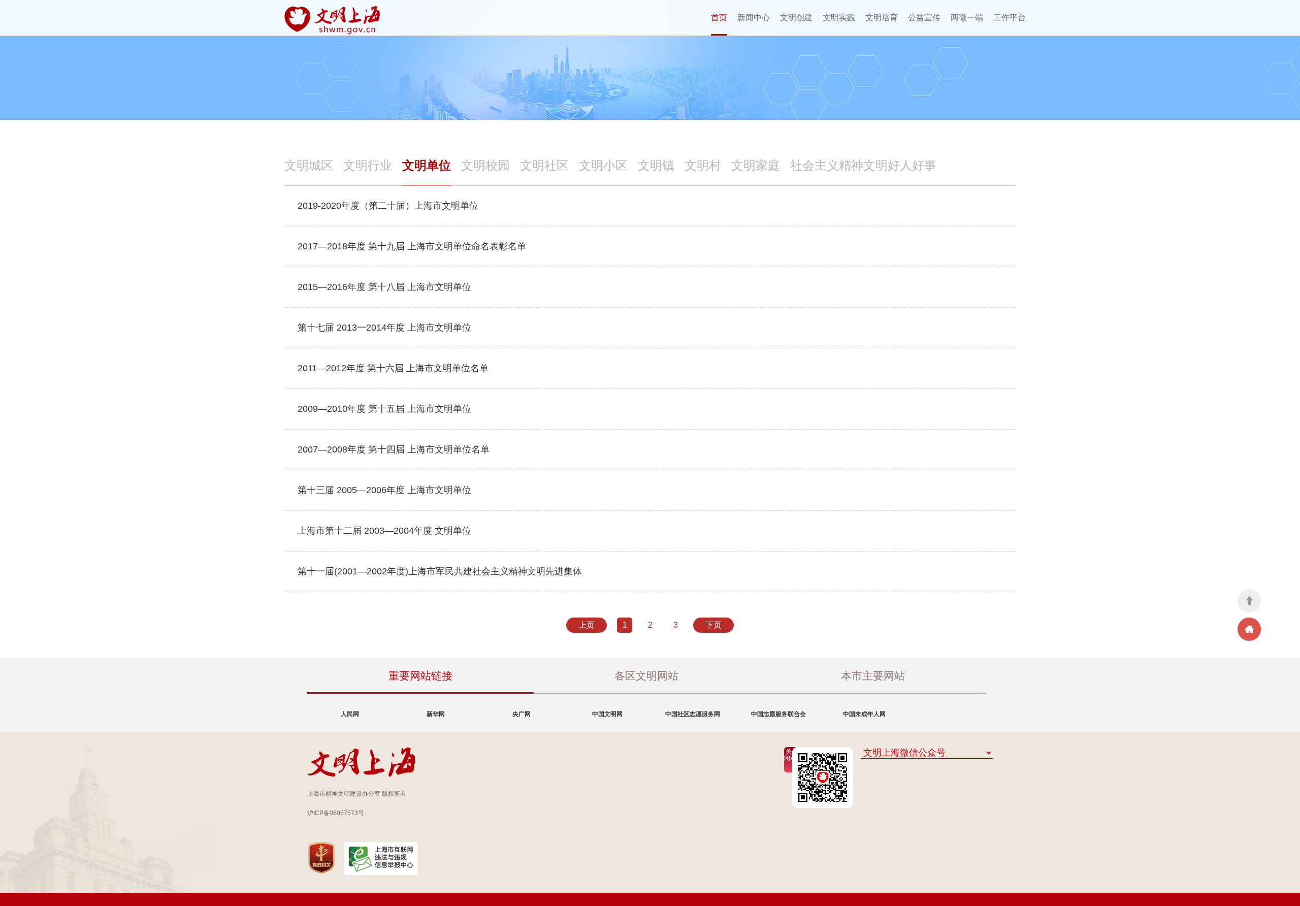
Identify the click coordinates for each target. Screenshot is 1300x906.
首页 (719, 17)
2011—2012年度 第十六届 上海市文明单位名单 (393, 368)
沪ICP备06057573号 (335, 813)
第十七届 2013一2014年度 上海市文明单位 (384, 327)
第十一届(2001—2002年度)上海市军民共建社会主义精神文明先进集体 (440, 571)
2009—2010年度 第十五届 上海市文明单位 (384, 409)
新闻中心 (753, 17)
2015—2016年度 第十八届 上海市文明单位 (384, 287)
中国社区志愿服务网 (692, 714)
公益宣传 (924, 17)
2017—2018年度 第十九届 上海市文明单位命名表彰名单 (412, 246)
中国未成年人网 (864, 714)
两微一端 (967, 17)
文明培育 (881, 17)
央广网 (521, 714)
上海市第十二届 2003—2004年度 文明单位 (384, 531)
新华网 (436, 714)
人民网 (350, 714)
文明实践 (839, 17)
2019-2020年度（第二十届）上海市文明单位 (388, 206)
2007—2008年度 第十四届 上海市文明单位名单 (394, 449)
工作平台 (1009, 17)
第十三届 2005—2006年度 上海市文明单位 (384, 490)
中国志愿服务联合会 (778, 714)
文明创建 (796, 17)
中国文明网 (607, 714)
